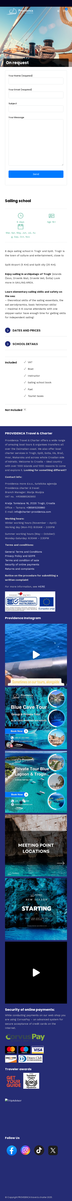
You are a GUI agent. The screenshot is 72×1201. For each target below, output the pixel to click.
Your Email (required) (20, 89)
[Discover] (11, 1061)
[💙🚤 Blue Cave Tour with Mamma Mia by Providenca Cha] (36, 718)
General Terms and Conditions (23, 551)
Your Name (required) (21, 75)
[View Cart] (64, 10)
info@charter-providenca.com (32, 511)
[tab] (36, 330)
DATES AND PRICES (27, 330)
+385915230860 (35, 507)
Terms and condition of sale (22, 560)
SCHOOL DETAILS (25, 344)
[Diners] (30, 1061)
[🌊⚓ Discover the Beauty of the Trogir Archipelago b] (36, 782)
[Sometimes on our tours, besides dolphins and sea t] (36, 655)
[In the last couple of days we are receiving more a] (36, 845)
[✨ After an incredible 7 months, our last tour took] (36, 973)
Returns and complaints (19, 568)
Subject (13, 103)
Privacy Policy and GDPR (20, 555)
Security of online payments (22, 564)
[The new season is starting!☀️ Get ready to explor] (36, 909)
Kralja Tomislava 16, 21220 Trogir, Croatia (30, 503)
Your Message (16, 117)
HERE (41, 586)
